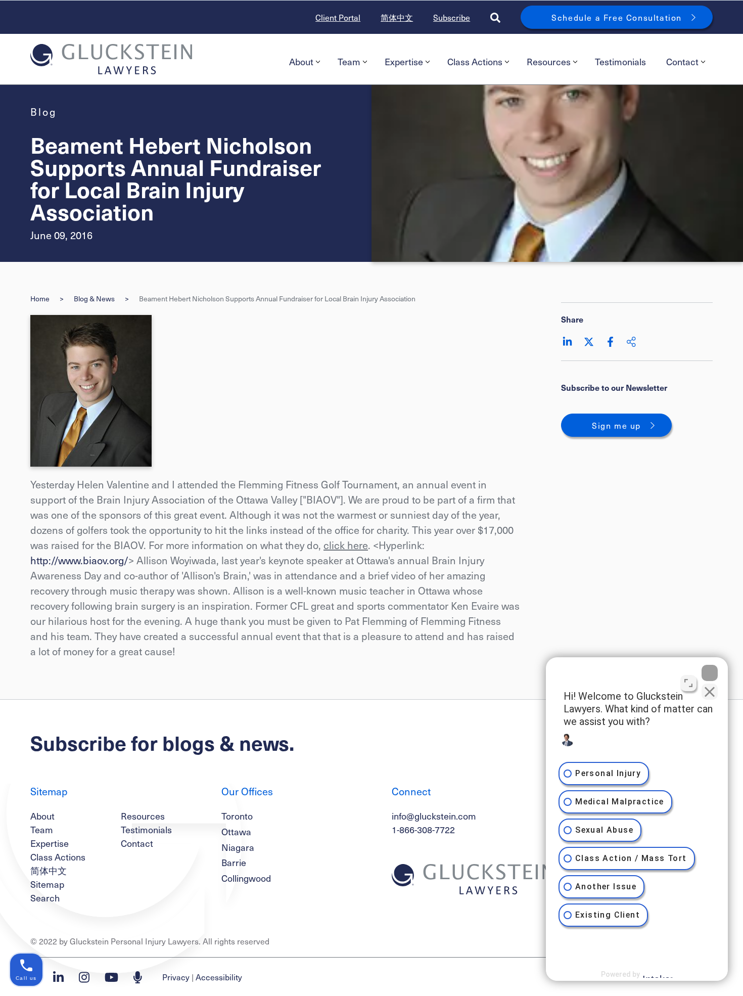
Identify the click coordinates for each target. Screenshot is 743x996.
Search (45, 897)
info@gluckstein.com (434, 816)
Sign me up (616, 425)
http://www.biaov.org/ (79, 560)
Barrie (233, 862)
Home (40, 298)
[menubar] (496, 61)
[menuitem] (303, 61)
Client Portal (337, 17)
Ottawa (236, 831)
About (301, 61)
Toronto (237, 816)
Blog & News (94, 298)
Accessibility (219, 977)
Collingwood (246, 878)
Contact (682, 61)
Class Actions (474, 61)
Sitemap (47, 884)
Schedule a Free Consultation (616, 17)
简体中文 (397, 17)
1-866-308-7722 (423, 829)
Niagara (237, 847)
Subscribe (451, 17)
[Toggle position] (688, 683)
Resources (549, 61)
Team (349, 61)
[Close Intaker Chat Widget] (710, 673)
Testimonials (620, 61)
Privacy (176, 977)
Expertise (404, 61)
